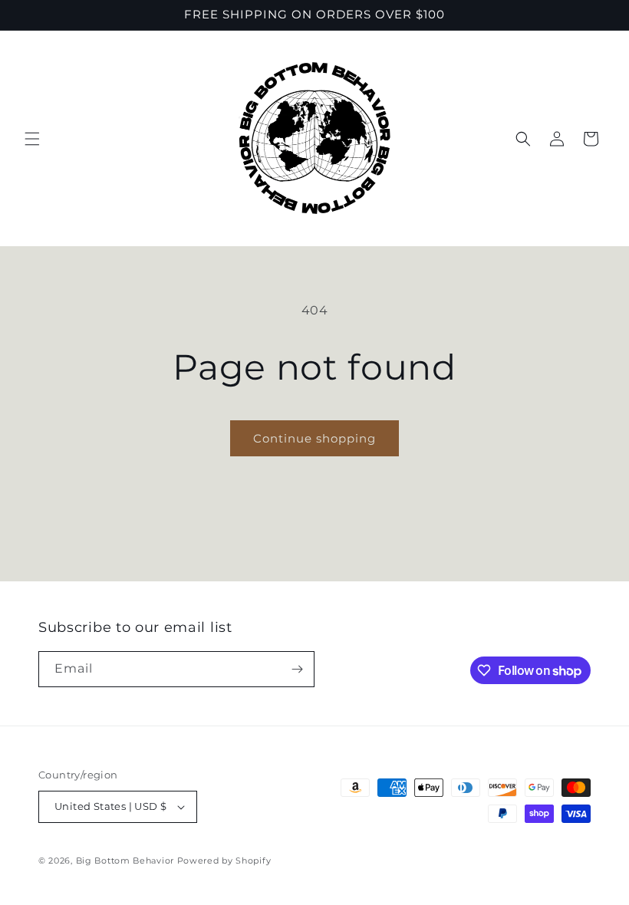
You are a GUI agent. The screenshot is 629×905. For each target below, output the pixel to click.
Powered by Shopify (224, 860)
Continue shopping (314, 438)
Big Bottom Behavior (125, 860)
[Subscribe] (297, 669)
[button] (32, 139)
